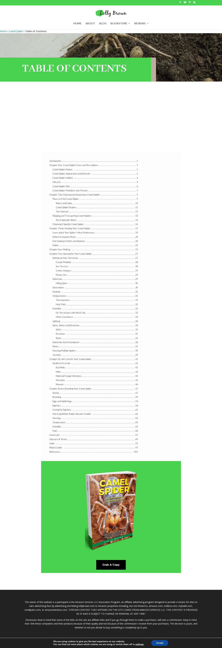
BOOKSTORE (119, 23)
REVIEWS (140, 23)
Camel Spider (16, 31)
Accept (159, 642)
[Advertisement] (111, 121)
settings (139, 644)
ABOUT (90, 23)
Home (3, 31)
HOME (77, 23)
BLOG (102, 23)
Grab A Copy (111, 564)
